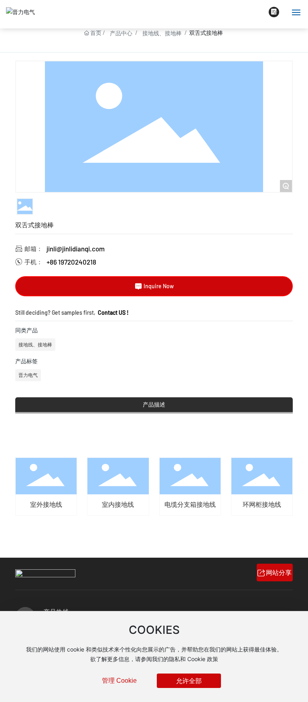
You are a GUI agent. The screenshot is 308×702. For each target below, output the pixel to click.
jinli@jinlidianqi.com (76, 249)
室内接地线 (118, 504)
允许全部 (189, 680)
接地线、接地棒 (162, 33)
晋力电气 (28, 375)
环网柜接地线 (262, 504)
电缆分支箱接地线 (190, 504)
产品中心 (121, 33)
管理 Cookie (119, 680)
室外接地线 (46, 504)
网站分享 (279, 572)
